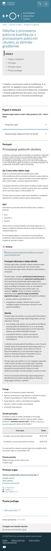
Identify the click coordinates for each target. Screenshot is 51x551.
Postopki (12, 63)
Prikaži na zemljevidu (10, 483)
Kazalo (4, 540)
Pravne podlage (15, 70)
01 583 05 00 (9, 488)
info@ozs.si (9, 490)
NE (25, 530)
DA (23, 530)
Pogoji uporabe (34, 540)
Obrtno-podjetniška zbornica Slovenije (20, 474)
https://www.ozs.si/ (11, 492)
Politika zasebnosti (18, 540)
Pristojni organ (14, 67)
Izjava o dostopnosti (9, 543)
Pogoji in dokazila (16, 59)
